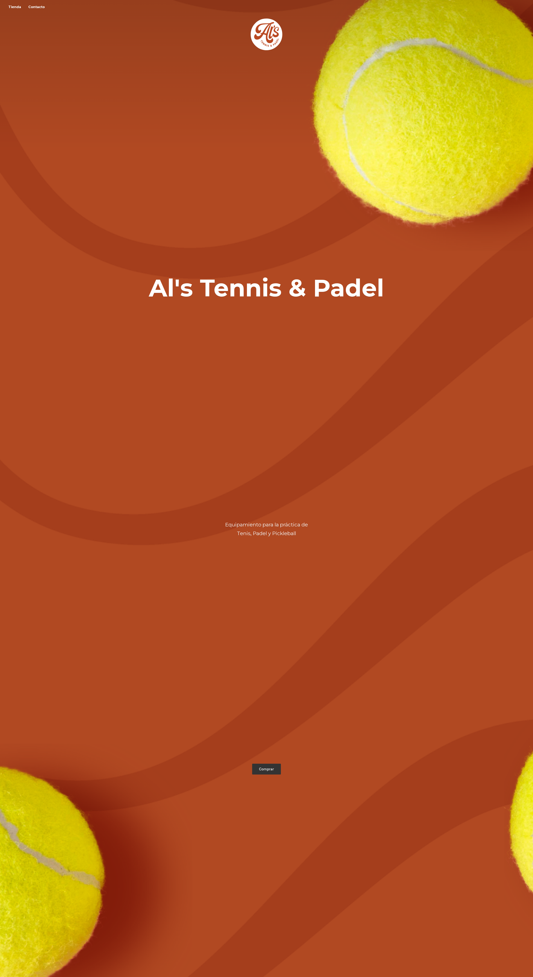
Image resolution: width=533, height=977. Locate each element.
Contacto (36, 7)
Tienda (14, 7)
